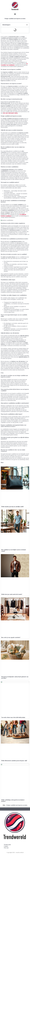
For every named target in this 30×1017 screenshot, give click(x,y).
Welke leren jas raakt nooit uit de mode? (11, 594)
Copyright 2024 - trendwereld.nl (15, 852)
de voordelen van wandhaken (14, 64)
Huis (4, 805)
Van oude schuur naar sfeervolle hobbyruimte (13, 717)
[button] (15, 14)
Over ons (6, 847)
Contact (6, 846)
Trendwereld (7, 844)
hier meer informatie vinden (10, 113)
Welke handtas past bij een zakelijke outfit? (12, 506)
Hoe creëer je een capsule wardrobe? (10, 637)
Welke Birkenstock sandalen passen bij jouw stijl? (14, 760)
